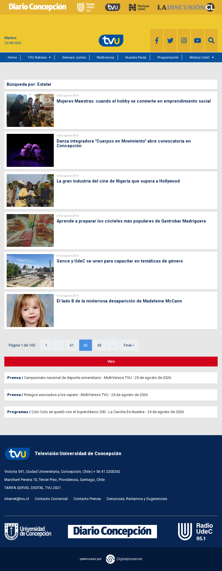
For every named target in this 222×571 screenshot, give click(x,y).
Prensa (14, 377)
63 (99, 345)
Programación (168, 57)
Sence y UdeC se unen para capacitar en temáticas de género (120, 261)
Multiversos (105, 57)
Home (12, 57)
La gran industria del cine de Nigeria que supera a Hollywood (118, 181)
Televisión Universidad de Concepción (78, 453)
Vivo (111, 361)
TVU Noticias (37, 57)
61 (72, 345)
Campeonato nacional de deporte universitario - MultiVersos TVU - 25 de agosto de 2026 (97, 377)
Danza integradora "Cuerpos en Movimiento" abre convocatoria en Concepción (124, 143)
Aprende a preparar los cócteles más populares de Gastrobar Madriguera (131, 221)
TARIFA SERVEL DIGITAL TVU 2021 (32, 488)
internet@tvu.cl (16, 499)
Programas (17, 412)
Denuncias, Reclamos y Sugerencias (137, 499)
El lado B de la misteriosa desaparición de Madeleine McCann (119, 301)
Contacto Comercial (51, 499)
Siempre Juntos (74, 57)
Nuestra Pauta (135, 57)
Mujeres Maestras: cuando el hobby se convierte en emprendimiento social (134, 101)
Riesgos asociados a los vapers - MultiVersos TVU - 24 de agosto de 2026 (86, 395)
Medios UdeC (200, 57)
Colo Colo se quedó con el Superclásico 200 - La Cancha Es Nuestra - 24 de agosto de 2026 (108, 412)
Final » (129, 345)
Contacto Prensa (87, 499)
